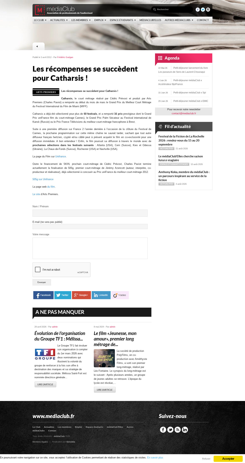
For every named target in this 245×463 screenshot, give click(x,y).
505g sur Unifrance (43, 179)
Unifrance (60, 156)
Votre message (41, 234)
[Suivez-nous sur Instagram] (208, 10)
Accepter (228, 458)
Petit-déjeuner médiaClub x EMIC (190, 101)
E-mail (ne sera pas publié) (47, 221)
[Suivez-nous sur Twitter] (203, 10)
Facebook (163, 430)
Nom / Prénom (41, 206)
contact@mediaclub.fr (184, 113)
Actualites (49, 427)
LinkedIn (185, 430)
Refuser (206, 458)
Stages (184, 164)
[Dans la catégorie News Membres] (38, 46)
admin (55, 327)
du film (51, 186)
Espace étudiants (170, 164)
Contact (52, 431)
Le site (36, 194)
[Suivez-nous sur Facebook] (198, 10)
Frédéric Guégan (65, 57)
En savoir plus (155, 457)
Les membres (64, 427)
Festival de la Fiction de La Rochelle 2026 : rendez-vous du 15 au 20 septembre (181, 140)
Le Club (36, 427)
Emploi (78, 427)
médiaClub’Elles (115, 427)
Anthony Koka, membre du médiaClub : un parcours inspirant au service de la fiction (184, 176)
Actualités (166, 148)
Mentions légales (40, 442)
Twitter (170, 430)
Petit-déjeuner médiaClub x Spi (189, 92)
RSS (178, 430)
